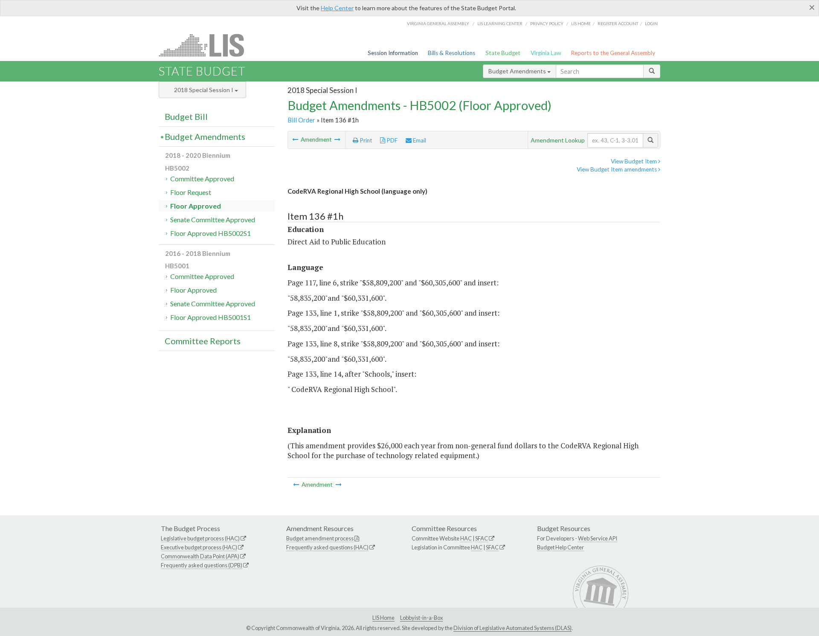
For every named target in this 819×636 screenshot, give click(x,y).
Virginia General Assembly (438, 23)
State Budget (502, 52)
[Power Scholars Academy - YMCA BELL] (337, 139)
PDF (391, 140)
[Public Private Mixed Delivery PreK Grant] (295, 139)
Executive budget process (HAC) (199, 547)
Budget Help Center (560, 547)
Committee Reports (203, 341)
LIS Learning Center (500, 23)
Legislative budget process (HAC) (200, 538)
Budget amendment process (320, 538)
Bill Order (301, 120)
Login (651, 23)
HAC (466, 538)
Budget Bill (186, 116)
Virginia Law (546, 52)
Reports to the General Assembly (613, 52)
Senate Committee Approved (212, 219)
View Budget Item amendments (617, 169)
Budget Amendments (517, 71)
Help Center (337, 8)
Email (419, 140)
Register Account (618, 23)
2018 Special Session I (204, 89)
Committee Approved (202, 178)
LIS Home (383, 617)
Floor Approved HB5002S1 (210, 233)
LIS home (581, 23)
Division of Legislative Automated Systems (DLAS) (512, 627)
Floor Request (190, 192)
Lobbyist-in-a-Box (421, 617)
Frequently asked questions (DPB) (201, 565)
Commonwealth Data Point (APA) (200, 556)
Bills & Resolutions (451, 52)
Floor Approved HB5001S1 (210, 317)
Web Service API (597, 538)
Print (365, 140)
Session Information (393, 52)
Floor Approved (195, 206)
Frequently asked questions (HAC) (327, 547)
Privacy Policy (546, 23)
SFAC (481, 538)
